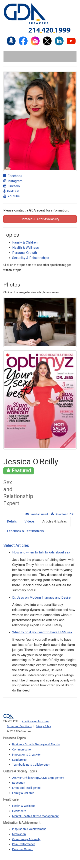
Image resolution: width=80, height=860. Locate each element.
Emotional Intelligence (26, 787)
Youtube (13, 196)
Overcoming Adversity (26, 839)
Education (18, 782)
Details (12, 521)
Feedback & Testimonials (25, 531)
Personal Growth (24, 253)
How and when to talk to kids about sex (41, 552)
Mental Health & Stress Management (35, 816)
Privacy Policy (43, 726)
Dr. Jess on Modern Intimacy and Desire (41, 598)
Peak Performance (23, 844)
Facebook (14, 176)
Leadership (19, 759)
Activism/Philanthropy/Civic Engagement (38, 777)
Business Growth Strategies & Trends (36, 744)
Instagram (14, 181)
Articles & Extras (54, 521)
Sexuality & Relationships (30, 258)
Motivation (19, 834)
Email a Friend (38, 514)
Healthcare (19, 811)
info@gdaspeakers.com (35, 721)
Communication (22, 749)
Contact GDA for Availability (40, 219)
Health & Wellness (25, 248)
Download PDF (64, 514)
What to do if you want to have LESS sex (42, 632)
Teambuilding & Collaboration (31, 764)
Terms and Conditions (19, 726)
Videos (29, 521)
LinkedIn (13, 186)
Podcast (12, 191)
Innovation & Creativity (26, 754)
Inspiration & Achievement (29, 829)
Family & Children (25, 242)
